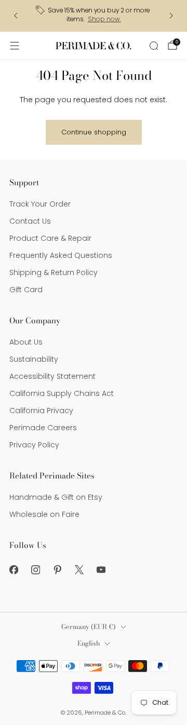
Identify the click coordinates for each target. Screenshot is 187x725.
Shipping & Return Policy (53, 272)
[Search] (154, 45)
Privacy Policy (34, 445)
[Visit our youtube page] (101, 570)
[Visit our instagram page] (35, 570)
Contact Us (30, 221)
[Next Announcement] (171, 15)
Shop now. (104, 19)
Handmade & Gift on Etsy (55, 497)
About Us (26, 342)
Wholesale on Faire (44, 514)
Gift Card (26, 289)
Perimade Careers (43, 427)
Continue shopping (93, 132)
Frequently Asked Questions (60, 255)
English (88, 643)
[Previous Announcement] (15, 15)
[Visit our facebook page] (13, 570)
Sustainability (33, 359)
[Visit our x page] (79, 570)
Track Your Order (40, 204)
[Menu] (14, 45)
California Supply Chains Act (61, 393)
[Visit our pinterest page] (57, 570)
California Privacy (41, 410)
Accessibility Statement (52, 376)
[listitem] (93, 16)
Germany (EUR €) (88, 627)
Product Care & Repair (50, 238)
